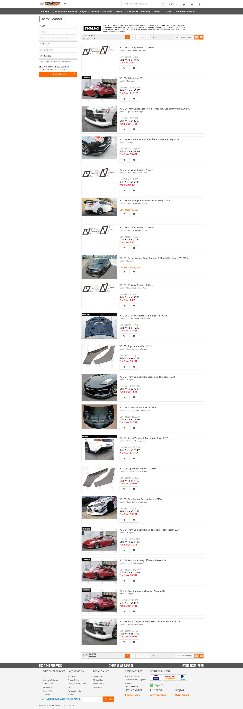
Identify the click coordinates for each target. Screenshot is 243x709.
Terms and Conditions (77, 683)
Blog (69, 687)
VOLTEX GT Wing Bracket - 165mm (137, 169)
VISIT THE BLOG (159, 695)
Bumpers (130, 142)
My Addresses (99, 683)
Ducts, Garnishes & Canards (137, 349)
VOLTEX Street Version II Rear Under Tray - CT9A (144, 438)
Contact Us (47, 691)
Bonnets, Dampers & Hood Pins (138, 318)
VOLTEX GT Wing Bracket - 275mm (137, 47)
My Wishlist (98, 680)
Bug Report (47, 687)
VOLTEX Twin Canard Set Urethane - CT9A (141, 499)
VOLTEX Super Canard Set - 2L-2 (136, 346)
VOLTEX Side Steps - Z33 (132, 78)
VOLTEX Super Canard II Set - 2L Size (138, 468)
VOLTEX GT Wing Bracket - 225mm (137, 227)
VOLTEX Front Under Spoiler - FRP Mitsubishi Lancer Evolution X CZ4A (155, 108)
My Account (98, 676)
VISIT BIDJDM (183, 695)
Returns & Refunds (50, 680)
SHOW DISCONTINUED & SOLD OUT (56, 67)
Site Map (46, 694)
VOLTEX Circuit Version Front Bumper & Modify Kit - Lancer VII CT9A (154, 258)
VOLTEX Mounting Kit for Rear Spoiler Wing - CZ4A (145, 200)
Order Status (47, 683)
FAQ (44, 676)
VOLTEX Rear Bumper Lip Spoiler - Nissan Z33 (142, 590)
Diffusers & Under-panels (136, 441)
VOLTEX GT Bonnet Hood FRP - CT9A (138, 407)
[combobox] (58, 50)
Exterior (122, 50)
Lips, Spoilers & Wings (135, 112)
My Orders (97, 687)
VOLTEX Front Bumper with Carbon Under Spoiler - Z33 (147, 376)
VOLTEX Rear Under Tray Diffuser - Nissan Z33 (143, 560)
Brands (71, 694)
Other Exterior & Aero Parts (137, 50)
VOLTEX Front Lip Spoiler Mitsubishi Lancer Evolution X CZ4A (150, 621)
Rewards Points (74, 691)
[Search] (163, 4)
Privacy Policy (73, 680)
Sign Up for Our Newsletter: (63, 699)
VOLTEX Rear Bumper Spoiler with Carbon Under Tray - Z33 (149, 139)
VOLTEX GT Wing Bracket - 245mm (137, 285)
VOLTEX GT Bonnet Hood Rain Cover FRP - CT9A (143, 315)
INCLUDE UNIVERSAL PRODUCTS (55, 69)
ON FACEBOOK (133, 695)
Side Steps (130, 81)
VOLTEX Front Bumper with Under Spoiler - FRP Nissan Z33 (149, 529)
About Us (72, 676)
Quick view (98, 54)
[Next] (153, 37)
